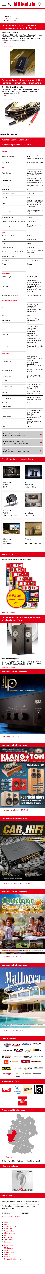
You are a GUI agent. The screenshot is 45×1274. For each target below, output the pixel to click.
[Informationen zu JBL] (6, 1062)
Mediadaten (8, 1248)
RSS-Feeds (8, 1237)
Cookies (7, 1254)
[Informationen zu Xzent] (27, 1074)
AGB (6, 1250)
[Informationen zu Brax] (36, 1044)
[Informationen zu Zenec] (37, 1074)
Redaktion (8, 1229)
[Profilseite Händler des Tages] (22, 1180)
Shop (6, 1222)
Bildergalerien (9, 1233)
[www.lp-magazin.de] (38, 1094)
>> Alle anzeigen (8, 46)
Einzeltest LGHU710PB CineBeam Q (33, 542)
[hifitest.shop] (22, 1105)
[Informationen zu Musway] (36, 1061)
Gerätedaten (9, 1231)
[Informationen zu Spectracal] (38, 1068)
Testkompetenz (10, 1226)
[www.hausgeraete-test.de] (17, 1094)
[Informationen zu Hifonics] (38, 1057)
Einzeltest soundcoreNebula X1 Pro (30, 484)
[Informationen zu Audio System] (16, 1045)
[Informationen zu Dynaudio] (7, 1050)
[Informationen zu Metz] (25, 1062)
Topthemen (8, 1240)
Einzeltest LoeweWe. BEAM (7, 541)
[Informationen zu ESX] (28, 1051)
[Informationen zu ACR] (7, 1045)
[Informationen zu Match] (14, 1061)
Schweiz (9, 1157)
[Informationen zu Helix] (27, 1057)
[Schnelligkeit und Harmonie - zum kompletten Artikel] (22, 115)
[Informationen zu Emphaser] (18, 1050)
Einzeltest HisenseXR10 (7, 484)
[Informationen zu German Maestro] (6, 1057)
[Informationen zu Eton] (36, 1050)
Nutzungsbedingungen (12, 1259)
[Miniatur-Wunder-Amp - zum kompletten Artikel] (22, 62)
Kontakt (7, 1257)
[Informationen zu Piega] (17, 1068)
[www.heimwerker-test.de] (27, 1094)
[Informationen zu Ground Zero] (17, 1057)
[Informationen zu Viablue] (17, 1075)
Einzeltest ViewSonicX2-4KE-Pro (29, 513)
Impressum (8, 1246)
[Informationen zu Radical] (27, 1069)
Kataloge (7, 1235)
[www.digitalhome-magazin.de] (6, 1094)
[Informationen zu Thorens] (7, 1074)
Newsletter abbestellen (11, 1216)
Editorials (7, 1242)
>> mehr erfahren (8, 612)
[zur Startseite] (24, 4)
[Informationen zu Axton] (26, 1044)
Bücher (7, 1224)
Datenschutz (9, 1252)
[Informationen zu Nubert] (6, 1068)
